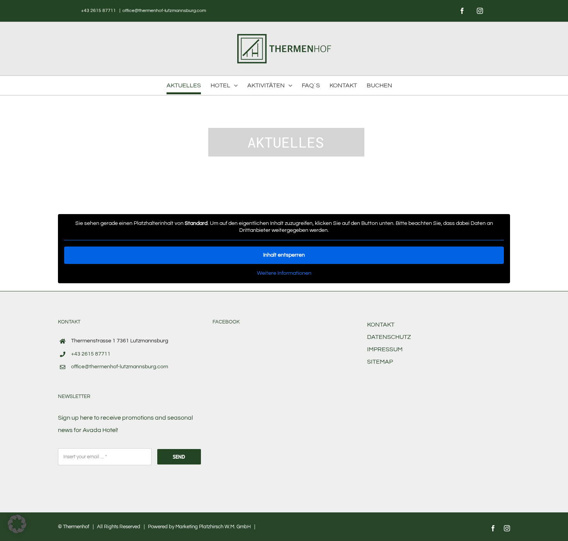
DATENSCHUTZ (389, 337)
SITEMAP (380, 362)
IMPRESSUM (385, 349)
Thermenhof (76, 526)
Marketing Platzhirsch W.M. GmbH (213, 526)
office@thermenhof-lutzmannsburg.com (164, 10)
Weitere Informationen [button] (284, 273)
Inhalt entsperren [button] (284, 255)
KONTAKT (381, 325)
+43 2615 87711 (99, 10)
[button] (17, 524)
